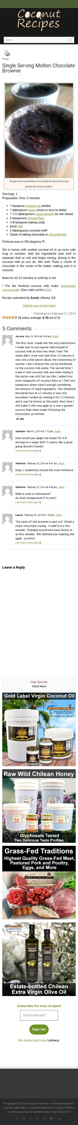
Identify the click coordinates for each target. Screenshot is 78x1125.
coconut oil (33, 206)
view (38, 450)
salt (20, 226)
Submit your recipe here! (39, 305)
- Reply (54, 336)
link (47, 289)
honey (32, 210)
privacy (54, 1040)
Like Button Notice (24, 450)
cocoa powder (44, 214)
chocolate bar (57, 234)
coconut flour (35, 218)
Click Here (39, 686)
